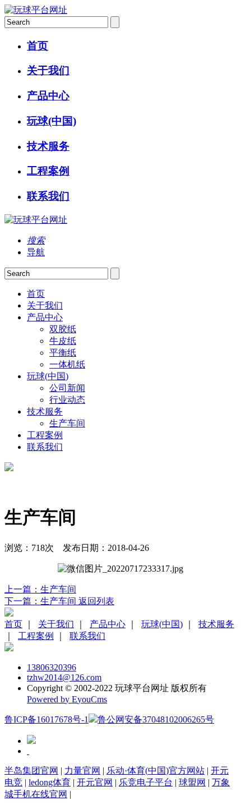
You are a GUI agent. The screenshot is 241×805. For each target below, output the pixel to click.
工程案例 (48, 171)
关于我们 (48, 70)
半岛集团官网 (31, 770)
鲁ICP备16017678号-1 (46, 719)
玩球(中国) (51, 121)
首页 (37, 46)
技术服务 (48, 146)
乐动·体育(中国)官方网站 (155, 770)
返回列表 (96, 601)
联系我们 (48, 196)
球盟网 (192, 782)
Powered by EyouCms (67, 699)
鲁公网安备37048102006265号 (156, 719)
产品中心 (48, 96)
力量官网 (82, 770)
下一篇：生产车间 (41, 601)
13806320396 (51, 667)
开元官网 (95, 782)
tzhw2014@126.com (64, 677)
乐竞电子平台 (146, 782)
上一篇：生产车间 (40, 589)
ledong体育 (50, 782)
